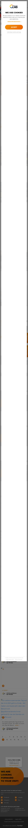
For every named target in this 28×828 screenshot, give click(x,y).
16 (18, 739)
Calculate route (14, 765)
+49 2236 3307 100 (19, 808)
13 (7, 739)
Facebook (6, 797)
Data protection (18, 659)
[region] (14, 761)
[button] (13, 768)
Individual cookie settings (14, 32)
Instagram (6, 800)
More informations (14, 21)
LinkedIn (20, 797)
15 (14, 739)
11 (24, 737)
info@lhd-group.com (20, 810)
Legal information (10, 659)
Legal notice (18, 819)
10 (21, 737)
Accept (14, 27)
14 (10, 739)
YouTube (6, 802)
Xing (19, 800)
